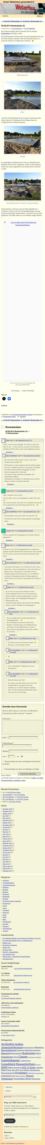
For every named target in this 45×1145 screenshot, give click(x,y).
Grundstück (8, 1064)
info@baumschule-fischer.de (22, 989)
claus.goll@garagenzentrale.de (23, 968)
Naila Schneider (7, 795)
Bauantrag (6, 887)
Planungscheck (35, 1070)
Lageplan (39, 1067)
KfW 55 (25, 1067)
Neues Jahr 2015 (13, 1070)
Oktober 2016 (7, 813)
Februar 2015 (7, 839)
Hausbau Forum (7, 950)
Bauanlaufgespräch (29, 1047)
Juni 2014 (5, 857)
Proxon (29, 1073)
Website (5, 751)
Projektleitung (7, 922)
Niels (7, 440)
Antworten (10, 452)
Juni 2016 (5, 816)
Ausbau (19, 1044)
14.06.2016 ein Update (13, 792)
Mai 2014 (5, 859)
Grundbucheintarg (25, 1060)
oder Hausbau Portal (9, 954)
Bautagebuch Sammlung (10, 945)
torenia (8, 491)
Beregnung (6, 894)
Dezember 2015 (7, 820)
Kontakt (8, 1091)
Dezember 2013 (7, 871)
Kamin (5, 915)
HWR (4, 1067)
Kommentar (6, 719)
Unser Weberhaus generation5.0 (18, 1)
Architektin (7, 1044)
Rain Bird (5, 924)
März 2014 (6, 864)
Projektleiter (21, 1072)
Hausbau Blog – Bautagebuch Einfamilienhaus (16, 956)
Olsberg (27, 1070)
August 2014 (6, 852)
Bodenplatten (5, 33)
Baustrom (5, 892)
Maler (4, 919)
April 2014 (6, 861)
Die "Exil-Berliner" (29, 28)
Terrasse (30, 1075)
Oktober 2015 (7, 823)
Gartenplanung (10, 1060)
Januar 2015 (6, 841)
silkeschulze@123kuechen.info (23, 975)
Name (5, 737)
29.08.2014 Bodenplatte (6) (33, 21)
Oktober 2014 (7, 848)
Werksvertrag (35, 1079)
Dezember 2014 (7, 843)
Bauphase (16, 415)
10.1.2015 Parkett (19, 795)
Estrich (38, 1053)
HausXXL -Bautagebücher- (11, 952)
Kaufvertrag (18, 1068)
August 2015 (6, 827)
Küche (4, 917)
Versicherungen (7, 928)
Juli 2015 (5, 829)
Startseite (5, 16)
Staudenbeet (23, 1076)
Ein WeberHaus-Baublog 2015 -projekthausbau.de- (18, 940)
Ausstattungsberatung (9, 885)
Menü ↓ (40, 16)
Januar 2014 (6, 868)
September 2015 (7, 825)
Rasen (33, 1073)
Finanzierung (6, 903)
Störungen (6, 926)
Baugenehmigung (9, 1050)
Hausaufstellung (25, 1064)
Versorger (30, 415)
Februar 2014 (7, 866)
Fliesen (15, 1057)
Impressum (9, 1087)
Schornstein (6, 1076)
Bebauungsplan (16, 1053)
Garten (5, 908)
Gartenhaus (6, 910)
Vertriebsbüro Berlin (22, 1078)
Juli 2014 (5, 855)
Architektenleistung (8, 883)
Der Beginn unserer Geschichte (12, 901)
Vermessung (7, 1078)
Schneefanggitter (39, 1073)
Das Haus (5, 899)
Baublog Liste (7, 943)
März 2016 (6, 818)
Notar (21, 1070)
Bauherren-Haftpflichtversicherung (28, 1050)
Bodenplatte (22, 415)
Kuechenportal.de (8, 959)
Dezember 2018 (7, 809)
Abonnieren (9, 1121)
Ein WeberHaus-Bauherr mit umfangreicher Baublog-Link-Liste (22, 938)
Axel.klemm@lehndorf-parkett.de (11, 998)
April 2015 (6, 834)
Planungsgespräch (8, 1073)
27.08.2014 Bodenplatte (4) (11, 21)
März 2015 (6, 836)
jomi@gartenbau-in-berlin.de (9, 1007)
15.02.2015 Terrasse (22, 797)
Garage (13, 417)
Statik (13, 1076)
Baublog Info (6, 947)
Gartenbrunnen (31, 1057)
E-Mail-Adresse (8, 743)
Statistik (17, 1076)
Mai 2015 (5, 832)
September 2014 (7, 850)
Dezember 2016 (7, 811)
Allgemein (6, 880)
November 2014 (7, 845)
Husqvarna (6, 912)
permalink (23, 417)
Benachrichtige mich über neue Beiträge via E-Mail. (22, 769)
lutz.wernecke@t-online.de (21, 982)
